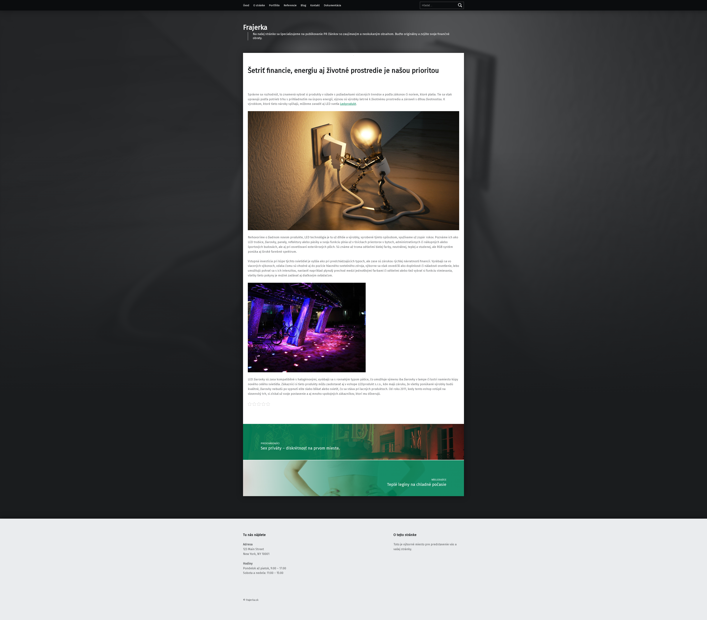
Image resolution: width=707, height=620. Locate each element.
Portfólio (274, 5)
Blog (303, 5)
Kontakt (315, 5)
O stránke (259, 5)
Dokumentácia (332, 5)
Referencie (290, 5)
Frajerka (255, 27)
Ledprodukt (348, 104)
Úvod (246, 5)
